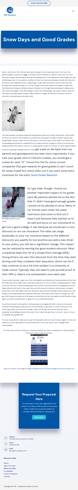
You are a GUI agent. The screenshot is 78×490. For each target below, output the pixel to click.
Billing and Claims (10, 468)
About (6, 463)
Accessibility (8, 471)
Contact (7, 476)
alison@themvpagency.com (18, 451)
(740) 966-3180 (14, 445)
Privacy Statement (11, 474)
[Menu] (73, 11)
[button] (39, 417)
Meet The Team (9, 466)
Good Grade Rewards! (44, 175)
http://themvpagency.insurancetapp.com (59, 369)
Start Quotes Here (39, 3)
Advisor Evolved (32, 486)
